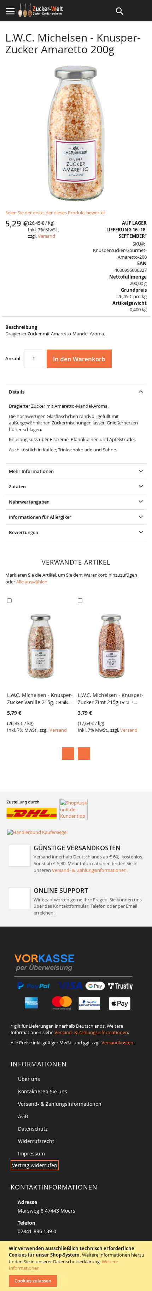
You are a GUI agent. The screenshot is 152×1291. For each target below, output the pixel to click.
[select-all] (31, 581)
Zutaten (17, 486)
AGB (23, 1116)
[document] (77, 1266)
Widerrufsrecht (36, 1141)
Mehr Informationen (31, 471)
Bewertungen (23, 532)
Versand (46, 236)
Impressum (31, 1153)
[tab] (76, 391)
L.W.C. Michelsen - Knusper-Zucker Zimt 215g (111, 698)
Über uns (29, 1079)
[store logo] (41, 11)
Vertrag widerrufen (34, 1165)
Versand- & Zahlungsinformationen (89, 870)
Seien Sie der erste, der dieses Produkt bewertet (55, 212)
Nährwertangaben (29, 502)
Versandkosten (117, 1042)
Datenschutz (33, 1128)
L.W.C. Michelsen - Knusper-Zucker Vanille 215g (40, 698)
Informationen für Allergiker (40, 517)
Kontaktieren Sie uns (42, 1091)
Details (16, 392)
